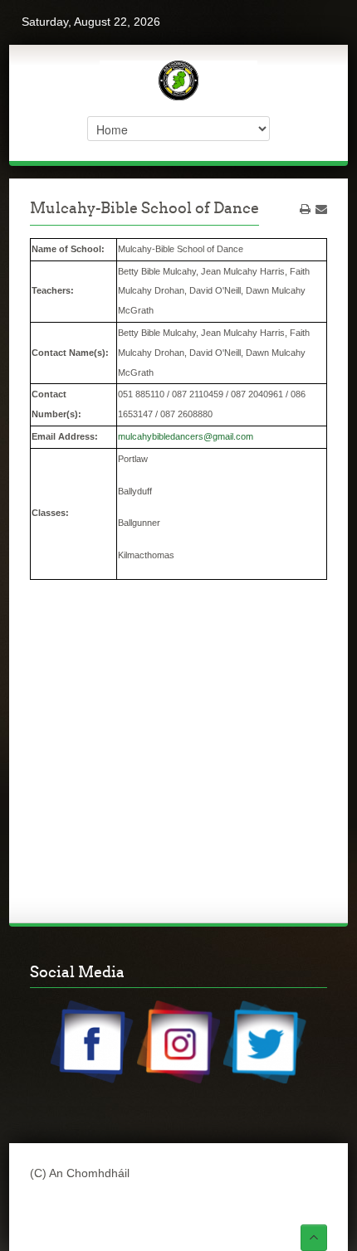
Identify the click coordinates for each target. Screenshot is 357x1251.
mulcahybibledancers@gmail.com (185, 436)
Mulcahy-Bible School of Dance (144, 208)
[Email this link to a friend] (321, 209)
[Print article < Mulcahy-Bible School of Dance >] (305, 209)
